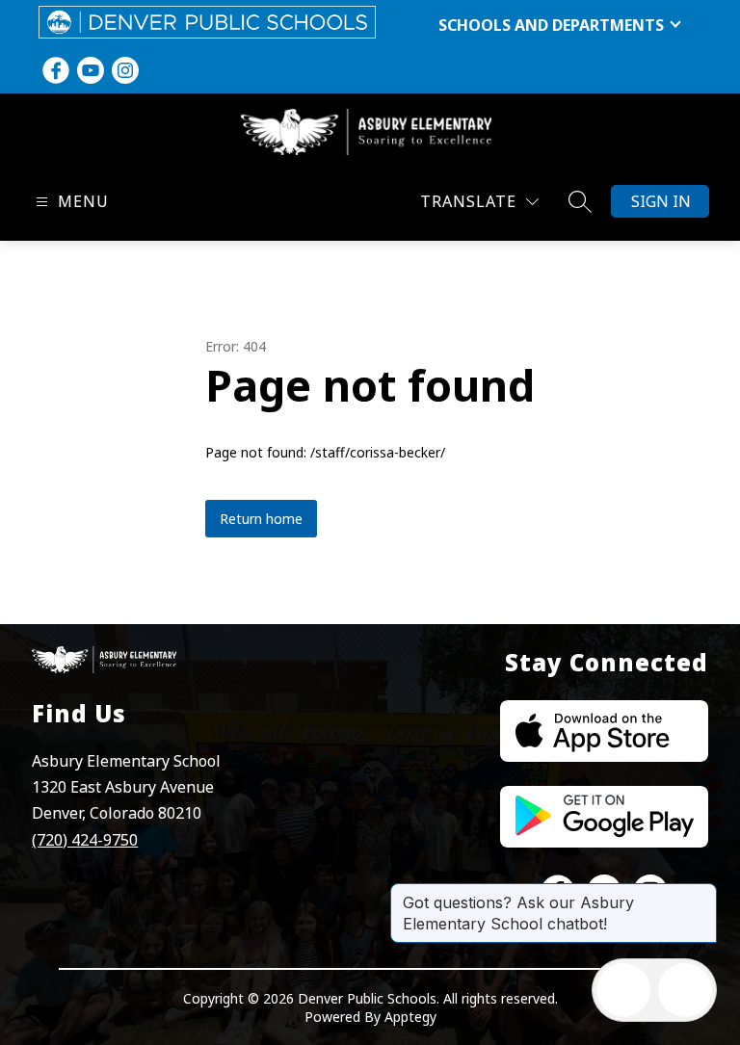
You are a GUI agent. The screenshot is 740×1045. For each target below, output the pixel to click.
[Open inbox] (623, 990)
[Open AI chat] (685, 990)
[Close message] (701, 893)
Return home (261, 518)
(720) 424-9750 (85, 839)
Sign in (661, 201)
